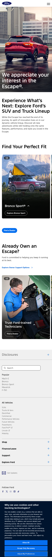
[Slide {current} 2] (25, 221)
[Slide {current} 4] (29, 221)
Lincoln (5, 430)
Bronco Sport (8, 384)
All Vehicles (7, 402)
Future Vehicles (8, 422)
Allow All (25, 543)
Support (6, 455)
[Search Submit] (5, 368)
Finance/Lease (9, 448)
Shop (4, 442)
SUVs (4, 407)
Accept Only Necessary (26, 548)
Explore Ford (8, 462)
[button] (22, 221)
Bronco (5, 381)
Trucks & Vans (7, 410)
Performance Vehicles (10, 419)
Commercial (6, 416)
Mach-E (5, 378)
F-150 (4, 390)
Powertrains (7, 425)
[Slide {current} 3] (27, 221)
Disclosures (10, 355)
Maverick (6, 387)
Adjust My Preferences (26, 554)
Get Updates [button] (12, 473)
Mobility (5, 433)
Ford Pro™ (6, 427)
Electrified (6, 413)
